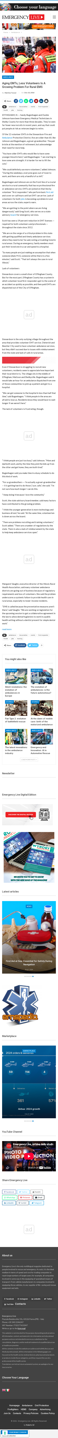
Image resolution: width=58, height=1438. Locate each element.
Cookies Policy (48, 1413)
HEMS (23, 1409)
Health (6, 110)
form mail (21, 1328)
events (33, 106)
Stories (9, 702)
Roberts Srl (30, 1425)
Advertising (45, 1409)
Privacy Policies (31, 1413)
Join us (7, 1413)
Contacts (17, 1413)
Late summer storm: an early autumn (32, 964)
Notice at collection (9, 1436)
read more (7, 629)
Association (23, 106)
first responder (43, 106)
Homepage (14, 1405)
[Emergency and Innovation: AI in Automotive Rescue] (42, 737)
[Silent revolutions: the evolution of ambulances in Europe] (16, 676)
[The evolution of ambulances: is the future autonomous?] (42, 676)
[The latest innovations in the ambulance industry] (16, 737)
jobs (12, 110)
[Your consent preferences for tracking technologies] (5, 1433)
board (13, 215)
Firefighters (13, 1409)
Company (33, 1409)
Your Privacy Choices (17, 1432)
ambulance (12, 106)
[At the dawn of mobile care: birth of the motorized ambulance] (42, 708)
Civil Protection (42, 1405)
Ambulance (8, 77)
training (19, 110)
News (32, 906)
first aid (49, 192)
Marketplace (41, 1051)
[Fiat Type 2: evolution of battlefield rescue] (16, 708)
